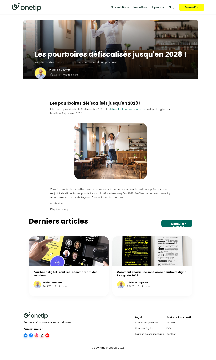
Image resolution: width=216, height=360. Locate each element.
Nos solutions (120, 7)
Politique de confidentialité (149, 333)
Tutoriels (170, 322)
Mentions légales (144, 328)
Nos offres (140, 7)
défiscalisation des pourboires (127, 109)
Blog (171, 7)
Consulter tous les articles (178, 224)
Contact (171, 333)
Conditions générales (147, 322)
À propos (158, 7)
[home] (26, 7)
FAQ (168, 328)
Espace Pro (191, 7)
